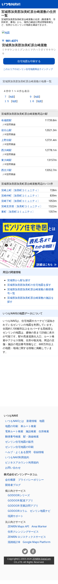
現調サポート (15, 516)
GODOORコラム (17, 511)
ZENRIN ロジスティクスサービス (27, 537)
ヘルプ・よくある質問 (18, 452)
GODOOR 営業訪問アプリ (23, 505)
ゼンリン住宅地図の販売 (19, 441)
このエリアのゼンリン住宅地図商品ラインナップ (28, 69)
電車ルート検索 (14, 431)
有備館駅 (6, 120)
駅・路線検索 (31, 436)
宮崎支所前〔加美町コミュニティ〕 (22, 206)
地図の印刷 (11, 426)
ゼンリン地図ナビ (40, 511)
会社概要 (10, 479)
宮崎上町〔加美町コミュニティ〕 (20, 190)
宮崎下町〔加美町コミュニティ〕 (20, 201)
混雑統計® (14, 542)
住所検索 (44, 431)
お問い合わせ (13, 467)
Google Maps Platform (36, 542)
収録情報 (39, 452)
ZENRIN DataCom (41, 558)
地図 (12, 96)
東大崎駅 (6, 160)
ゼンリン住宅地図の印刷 (19, 447)
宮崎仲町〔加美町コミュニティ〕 (20, 195)
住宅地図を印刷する (29, 61)
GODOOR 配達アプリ (20, 500)
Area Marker (39, 526)
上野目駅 (6, 140)
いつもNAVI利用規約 (17, 457)
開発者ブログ (13, 485)
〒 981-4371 (10, 41)
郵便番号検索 (13, 436)
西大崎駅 (6, 150)
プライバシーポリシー (31, 479)
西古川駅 (6, 170)
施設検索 (31, 431)
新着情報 (31, 421)
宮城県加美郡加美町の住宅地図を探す (29, 285)
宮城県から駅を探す (18, 280)
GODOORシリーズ (19, 495)
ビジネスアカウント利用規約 (22, 462)
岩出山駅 (6, 130)
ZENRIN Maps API (18, 526)
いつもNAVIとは (14, 421)
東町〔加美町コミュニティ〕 (18, 211)
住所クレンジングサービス (23, 531)
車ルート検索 (28, 426)
